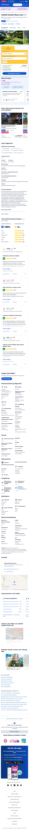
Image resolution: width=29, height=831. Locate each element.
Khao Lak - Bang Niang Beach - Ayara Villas (10, 700)
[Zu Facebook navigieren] (8, 785)
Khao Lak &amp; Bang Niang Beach (9, 695)
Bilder (19, 27)
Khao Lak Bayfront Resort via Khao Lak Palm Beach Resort (14, 704)
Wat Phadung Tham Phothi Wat (10, 606)
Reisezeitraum (5, 51)
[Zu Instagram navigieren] (11, 785)
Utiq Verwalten (14, 810)
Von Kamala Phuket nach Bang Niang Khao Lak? (11, 706)
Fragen (24, 27)
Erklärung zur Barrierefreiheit (15, 818)
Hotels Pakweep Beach (6, 686)
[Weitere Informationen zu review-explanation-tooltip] (17, 21)
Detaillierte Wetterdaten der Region (14, 718)
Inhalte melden (14, 794)
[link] (24, 4)
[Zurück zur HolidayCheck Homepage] (5, 5)
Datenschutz (15, 805)
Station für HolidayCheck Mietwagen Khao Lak (22, 487)
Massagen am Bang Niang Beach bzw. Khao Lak (11, 698)
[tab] (8, 48)
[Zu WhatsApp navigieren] (21, 785)
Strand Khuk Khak (7, 609)
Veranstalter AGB (14, 799)
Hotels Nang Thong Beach (7, 677)
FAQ (14, 791)
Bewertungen (13, 27)
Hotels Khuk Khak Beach (6, 679)
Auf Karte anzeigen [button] (7, 18)
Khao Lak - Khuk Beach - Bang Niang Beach (10, 693)
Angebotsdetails (19, 552)
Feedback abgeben (14, 731)
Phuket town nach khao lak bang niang (9, 708)
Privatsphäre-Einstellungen (14, 807)
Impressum (14, 824)
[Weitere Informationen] (14, 136)
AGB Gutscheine (14, 815)
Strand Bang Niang (7, 611)
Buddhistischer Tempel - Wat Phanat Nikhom (11, 601)
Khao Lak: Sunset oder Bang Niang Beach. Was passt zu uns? (14, 702)
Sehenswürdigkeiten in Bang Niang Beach (11, 615)
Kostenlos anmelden (22, 8)
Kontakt (20, 1)
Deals (3, 1)
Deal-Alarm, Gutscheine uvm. (14, 796)
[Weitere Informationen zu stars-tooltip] (26, 14)
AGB (14, 813)
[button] (11, 37)
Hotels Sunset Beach (5, 684)
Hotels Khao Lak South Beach (7, 682)
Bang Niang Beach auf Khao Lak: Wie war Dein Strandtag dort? (14, 696)
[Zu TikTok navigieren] (14, 785)
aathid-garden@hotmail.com (12, 569)
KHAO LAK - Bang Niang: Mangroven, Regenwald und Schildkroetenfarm (14, 710)
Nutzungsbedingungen (14, 802)
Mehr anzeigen (4, 214)
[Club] (9, 9)
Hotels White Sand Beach (6, 681)
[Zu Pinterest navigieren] (18, 785)
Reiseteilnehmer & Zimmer (8, 56)
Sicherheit (14, 821)
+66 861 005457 (9, 571)
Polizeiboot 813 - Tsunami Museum (11, 604)
